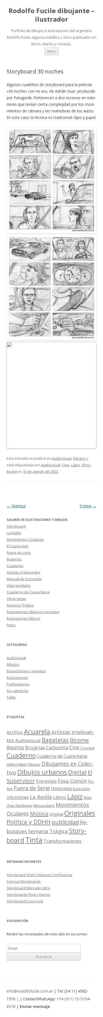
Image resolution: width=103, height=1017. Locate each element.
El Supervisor (18, 546)
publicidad (65, 822)
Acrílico (15, 732)
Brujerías (14, 559)
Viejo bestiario (18, 585)
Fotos (11, 624)
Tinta (33, 840)
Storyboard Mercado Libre (28, 887)
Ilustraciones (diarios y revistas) (33, 611)
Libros (59, 797)
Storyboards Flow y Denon (29, 894)
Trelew (87, 505)
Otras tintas (16, 598)
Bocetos (15, 747)
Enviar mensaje (35, 1006)
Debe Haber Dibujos (23, 764)
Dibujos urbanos (42, 771)
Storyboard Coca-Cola (25, 901)
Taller (11, 697)
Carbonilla (57, 747)
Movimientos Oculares (25, 539)
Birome (79, 740)
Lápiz (75, 464)
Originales (79, 813)
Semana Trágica (20, 605)
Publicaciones (18, 684)
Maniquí (16, 505)
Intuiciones (18, 797)
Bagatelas (55, 740)
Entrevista (46, 781)
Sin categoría (17, 690)
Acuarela (37, 731)
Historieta (61, 788)
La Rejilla (14, 532)
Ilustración (81, 788)
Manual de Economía (24, 578)
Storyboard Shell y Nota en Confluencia (39, 874)
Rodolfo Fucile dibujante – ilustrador (51, 15)
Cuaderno (15, 565)
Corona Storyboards (24, 881)
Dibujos (79, 458)
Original (56, 814)
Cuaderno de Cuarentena (28, 592)
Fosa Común (72, 781)
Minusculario (44, 805)
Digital (77, 772)
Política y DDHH (29, 822)
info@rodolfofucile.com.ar (30, 991)
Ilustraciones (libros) (23, 618)
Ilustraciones (17, 677)
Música (39, 813)
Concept (87, 747)
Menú (51, 51)
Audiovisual (61, 458)
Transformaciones (62, 841)
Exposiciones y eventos (26, 671)
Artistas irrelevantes (23, 572)
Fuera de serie (19, 552)
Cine (65, 464)
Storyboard (16, 526)
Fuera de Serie (32, 788)
